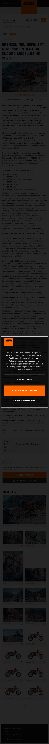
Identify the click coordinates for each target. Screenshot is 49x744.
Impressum (29, 369)
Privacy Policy (21, 369)
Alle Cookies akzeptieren (24, 390)
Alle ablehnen (24, 379)
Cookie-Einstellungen (24, 400)
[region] (24, 372)
